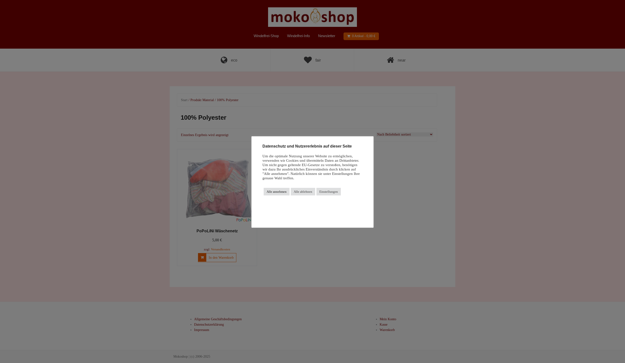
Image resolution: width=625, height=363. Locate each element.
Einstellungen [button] (328, 191)
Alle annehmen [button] (277, 191)
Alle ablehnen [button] (303, 191)
